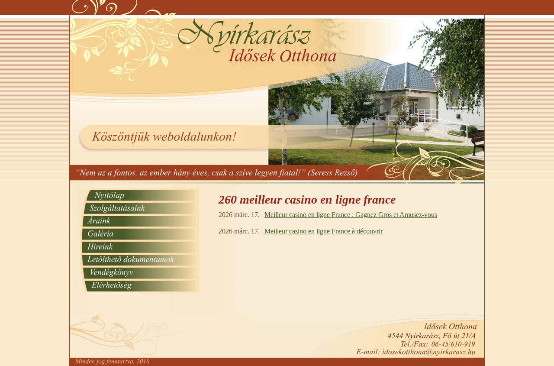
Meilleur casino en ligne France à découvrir (323, 231)
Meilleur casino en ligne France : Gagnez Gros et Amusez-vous (350, 214)
